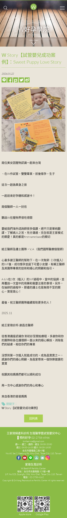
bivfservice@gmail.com (33, 441)
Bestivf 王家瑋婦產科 (33, 7)
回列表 (33, 418)
